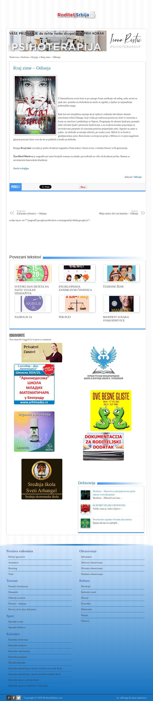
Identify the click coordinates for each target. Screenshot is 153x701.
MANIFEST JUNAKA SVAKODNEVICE (116, 318)
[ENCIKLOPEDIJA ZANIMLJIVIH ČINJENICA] (77, 281)
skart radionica (139, 697)
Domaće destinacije (18, 586)
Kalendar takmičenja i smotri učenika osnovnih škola (35, 668)
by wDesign (123, 697)
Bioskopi (85, 586)
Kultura (25, 57)
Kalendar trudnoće (17, 645)
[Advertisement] (77, 200)
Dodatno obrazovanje (92, 574)
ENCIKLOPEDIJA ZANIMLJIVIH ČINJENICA (75, 288)
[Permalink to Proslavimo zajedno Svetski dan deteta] (85, 527)
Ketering (12, 568)
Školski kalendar (16, 662)
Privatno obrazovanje (92, 568)
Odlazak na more (16, 597)
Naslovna (14, 57)
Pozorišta (85, 603)
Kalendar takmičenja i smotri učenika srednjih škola (34, 674)
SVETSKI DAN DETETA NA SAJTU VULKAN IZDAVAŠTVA (32, 290)
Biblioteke (86, 609)
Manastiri (13, 592)
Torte (11, 574)
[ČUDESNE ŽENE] (121, 281)
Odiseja (138, 177)
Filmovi (85, 620)
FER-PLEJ (65, 317)
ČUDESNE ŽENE (113, 286)
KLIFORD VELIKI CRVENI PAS (109, 505)
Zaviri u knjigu (21, 168)
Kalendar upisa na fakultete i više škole (28, 685)
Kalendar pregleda (17, 656)
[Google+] (9, 697)
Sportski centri (15, 621)
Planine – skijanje (17, 603)
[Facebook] (13, 697)
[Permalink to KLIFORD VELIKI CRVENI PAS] (85, 513)
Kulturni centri (88, 592)
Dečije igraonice (16, 556)
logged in (27, 339)
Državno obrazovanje (92, 562)
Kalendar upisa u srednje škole (23, 680)
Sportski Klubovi (17, 627)
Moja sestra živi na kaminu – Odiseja (118, 212)
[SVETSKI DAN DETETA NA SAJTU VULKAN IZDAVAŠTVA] (33, 281)
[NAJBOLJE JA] (33, 311)
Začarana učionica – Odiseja (31, 212)
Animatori (13, 562)
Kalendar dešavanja (18, 639)
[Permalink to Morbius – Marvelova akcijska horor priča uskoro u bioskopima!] (85, 499)
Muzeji (84, 597)
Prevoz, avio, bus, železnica (22, 609)
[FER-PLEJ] (77, 311)
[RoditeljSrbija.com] (76, 16)
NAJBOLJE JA (23, 317)
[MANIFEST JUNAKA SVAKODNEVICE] (121, 311)
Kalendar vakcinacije (19, 651)
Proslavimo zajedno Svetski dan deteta (112, 519)
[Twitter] (18, 697)
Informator (86, 556)
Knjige (34, 57)
